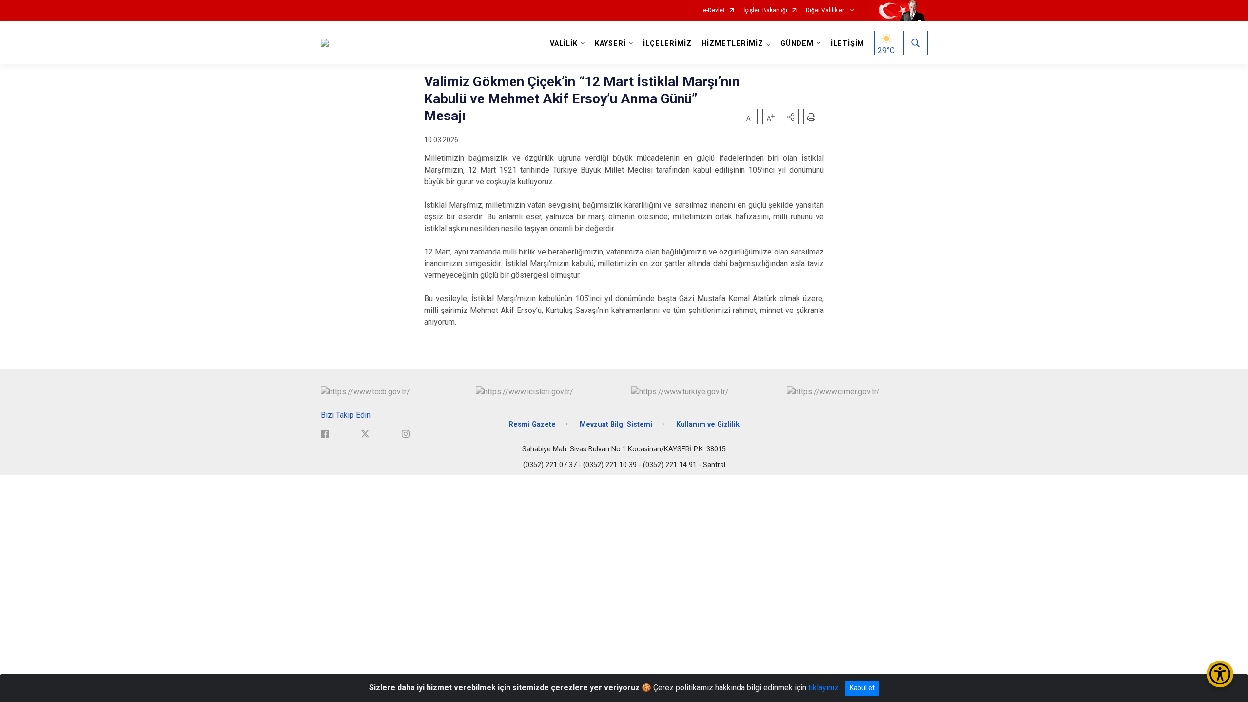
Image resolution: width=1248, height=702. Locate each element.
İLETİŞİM (847, 43)
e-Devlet (714, 10)
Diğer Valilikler (826, 10)
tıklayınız (823, 687)
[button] (791, 116)
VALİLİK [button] (564, 43)
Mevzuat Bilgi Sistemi (616, 424)
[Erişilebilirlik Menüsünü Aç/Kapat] (1220, 674)
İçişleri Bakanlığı (765, 10)
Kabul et (862, 688)
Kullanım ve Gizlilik (708, 424)
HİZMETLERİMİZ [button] (732, 43)
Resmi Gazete (532, 424)
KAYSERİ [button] (610, 43)
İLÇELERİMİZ (667, 43)
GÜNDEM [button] (797, 43)
